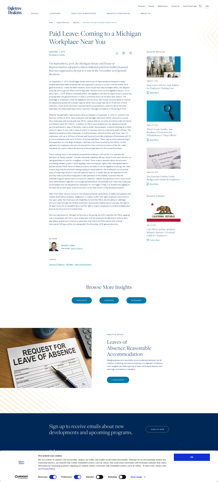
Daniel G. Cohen (58, 54)
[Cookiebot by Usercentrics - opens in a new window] (21, 477)
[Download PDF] (117, 53)
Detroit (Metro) (77, 248)
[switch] (77, 477)
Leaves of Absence (57, 264)
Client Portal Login (190, 6)
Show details (136, 477)
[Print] (123, 53)
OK (191, 457)
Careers (151, 6)
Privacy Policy (48, 469)
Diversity (141, 6)
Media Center (163, 6)
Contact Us (175, 6)
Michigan (69, 264)
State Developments (83, 264)
